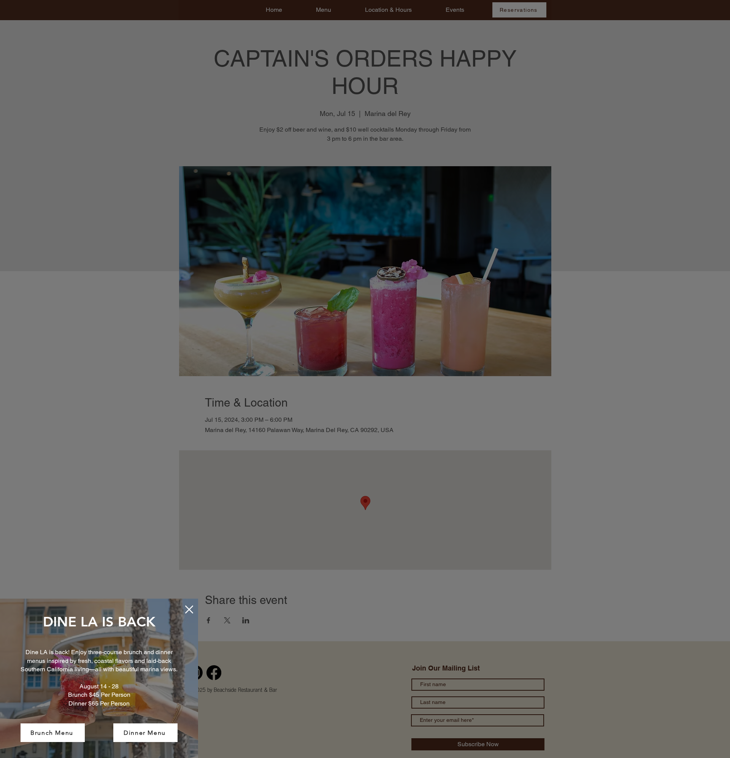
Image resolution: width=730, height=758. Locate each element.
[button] (189, 609)
